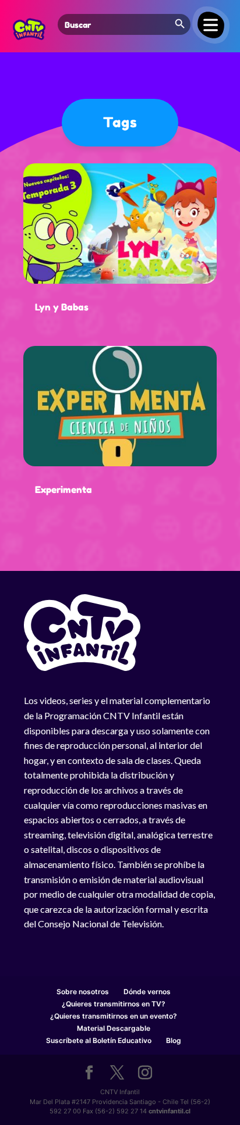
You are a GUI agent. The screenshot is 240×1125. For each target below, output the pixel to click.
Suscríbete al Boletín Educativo (98, 1040)
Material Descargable (113, 1028)
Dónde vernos (147, 991)
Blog (173, 1040)
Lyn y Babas (62, 307)
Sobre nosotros (83, 991)
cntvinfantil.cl (169, 1111)
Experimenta (63, 489)
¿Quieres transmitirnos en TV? (113, 1003)
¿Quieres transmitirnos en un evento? (113, 1016)
